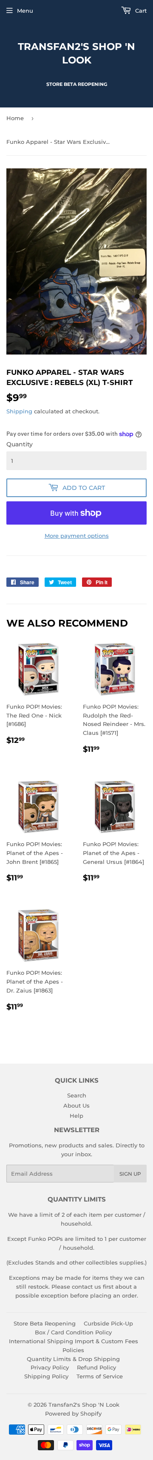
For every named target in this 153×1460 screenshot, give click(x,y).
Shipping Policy (46, 1376)
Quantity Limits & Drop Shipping (73, 1359)
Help (76, 1115)
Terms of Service (99, 1376)
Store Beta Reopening (45, 1323)
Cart (140, 10)
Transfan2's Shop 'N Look (76, 53)
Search (76, 1095)
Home (15, 118)
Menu (25, 10)
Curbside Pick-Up (108, 1323)
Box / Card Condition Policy (73, 1332)
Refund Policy (96, 1367)
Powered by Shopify (73, 1413)
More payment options (77, 535)
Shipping (19, 411)
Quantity (19, 444)
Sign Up (130, 1174)
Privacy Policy (50, 1367)
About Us (76, 1105)
